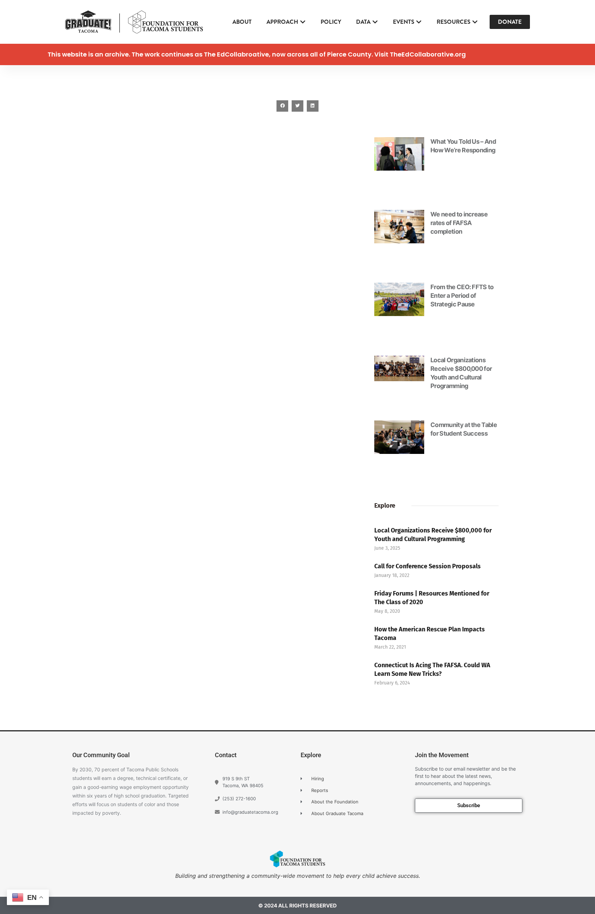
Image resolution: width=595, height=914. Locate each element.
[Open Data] (375, 22)
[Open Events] (419, 22)
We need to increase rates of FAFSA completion (459, 223)
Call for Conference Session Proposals (427, 566)
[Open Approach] (303, 22)
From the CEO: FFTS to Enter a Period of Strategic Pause (462, 295)
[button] (282, 106)
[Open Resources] (475, 22)
